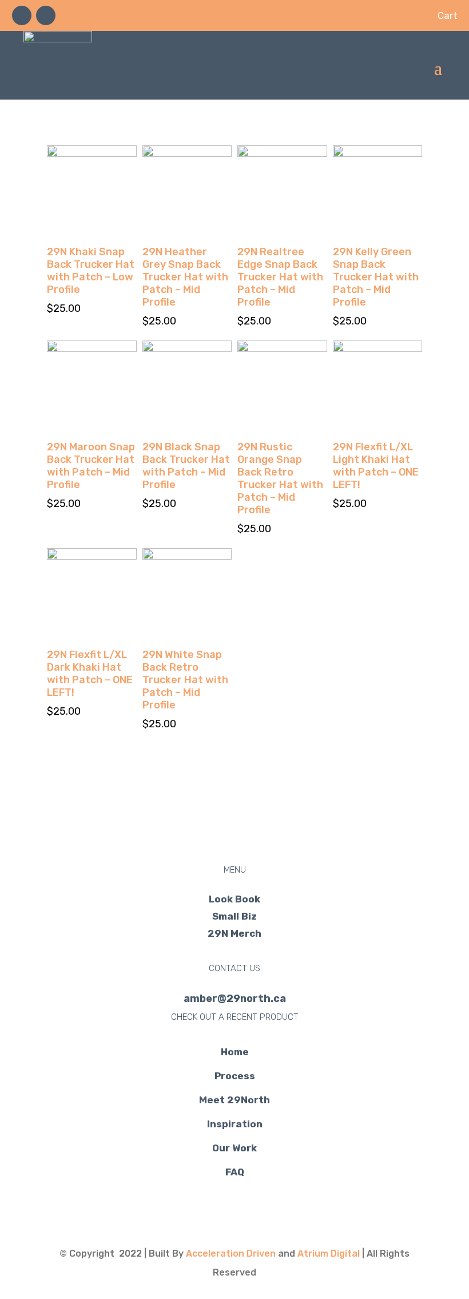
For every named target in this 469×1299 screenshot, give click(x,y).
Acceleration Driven (231, 1253)
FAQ (234, 1172)
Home (235, 1052)
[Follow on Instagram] (45, 15)
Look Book (234, 900)
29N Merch (234, 934)
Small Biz (234, 917)
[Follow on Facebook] (21, 15)
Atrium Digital (328, 1253)
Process (234, 1076)
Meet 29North (234, 1100)
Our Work (234, 1148)
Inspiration (235, 1124)
